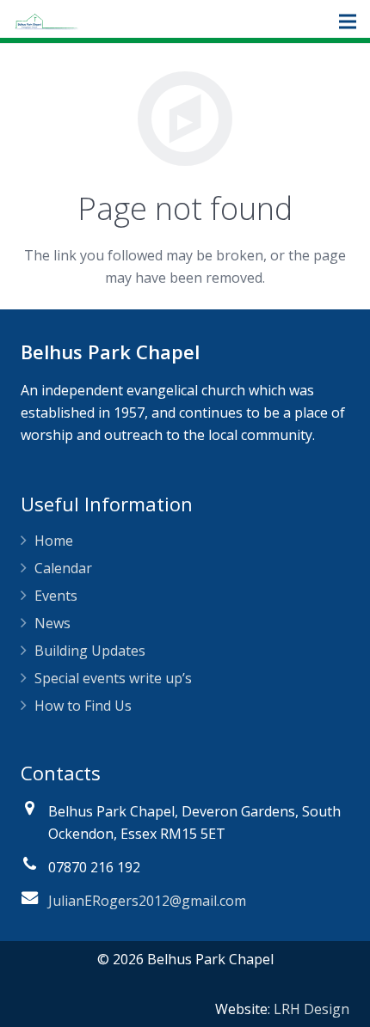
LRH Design (311, 1008)
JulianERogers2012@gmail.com (147, 900)
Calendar (63, 568)
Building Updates (89, 650)
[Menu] (347, 21)
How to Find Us (83, 705)
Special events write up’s (113, 678)
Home (53, 540)
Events (55, 595)
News (52, 623)
